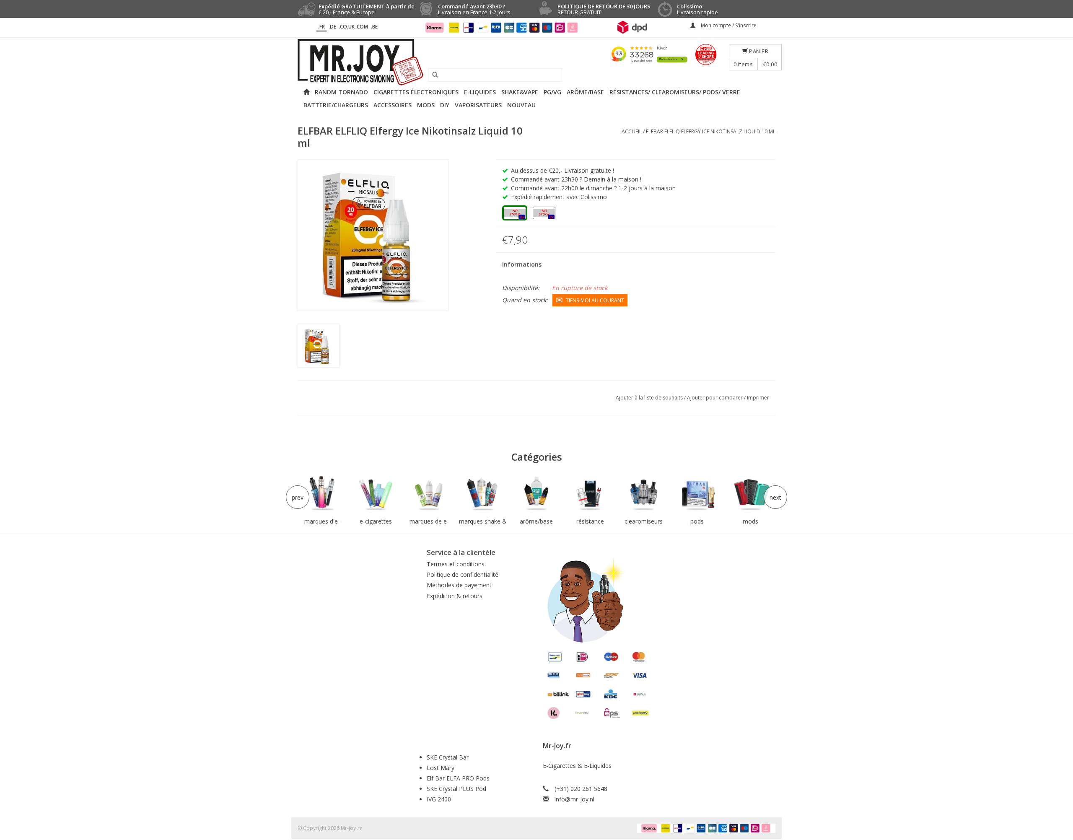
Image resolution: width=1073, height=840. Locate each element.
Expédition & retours (454, 596)
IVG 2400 (439, 799)
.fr (321, 26)
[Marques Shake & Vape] (483, 494)
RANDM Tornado (341, 92)
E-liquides (480, 92)
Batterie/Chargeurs (335, 105)
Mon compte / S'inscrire (728, 25)
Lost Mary (440, 768)
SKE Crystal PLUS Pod (456, 789)
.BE (374, 26)
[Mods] (750, 494)
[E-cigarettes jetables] (376, 494)
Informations (522, 264)
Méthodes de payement (459, 585)
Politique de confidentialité (462, 574)
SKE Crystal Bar (448, 757)
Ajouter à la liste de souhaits (650, 397)
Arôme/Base (585, 92)
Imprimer (758, 397)
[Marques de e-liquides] (429, 494)
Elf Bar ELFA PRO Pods (458, 778)
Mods (426, 105)
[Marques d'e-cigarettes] (322, 494)
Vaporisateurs (478, 105)
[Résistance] (590, 494)
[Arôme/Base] (536, 494)
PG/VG (552, 92)
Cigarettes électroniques (416, 92)
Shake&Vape (519, 92)
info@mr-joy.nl (574, 799)
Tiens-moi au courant (595, 300)
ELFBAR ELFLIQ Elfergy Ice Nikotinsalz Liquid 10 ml (710, 131)
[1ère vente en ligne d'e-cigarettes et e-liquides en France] (536, 62)
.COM (361, 26)
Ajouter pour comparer (715, 397)
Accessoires (392, 105)
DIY (444, 105)
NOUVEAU (521, 105)
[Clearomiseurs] (643, 494)
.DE (332, 26)
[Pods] (697, 494)
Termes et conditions (456, 564)
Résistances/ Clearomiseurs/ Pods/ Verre (674, 92)
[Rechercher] (432, 75)
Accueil (632, 131)
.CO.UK (347, 26)
